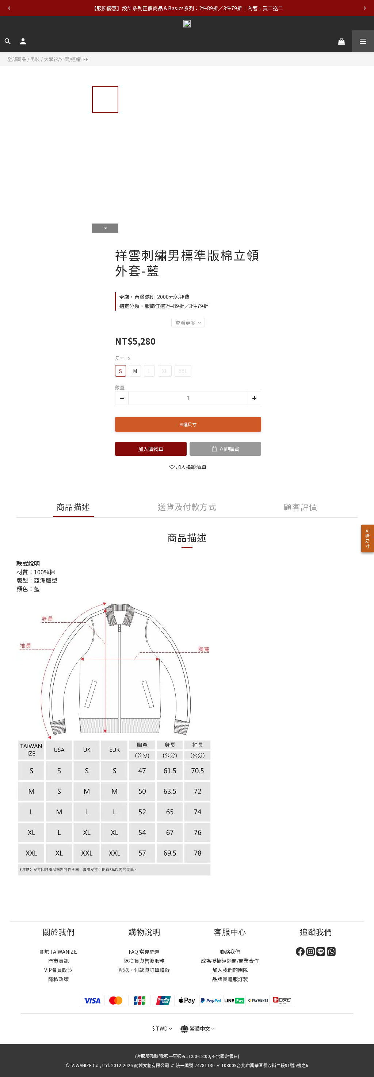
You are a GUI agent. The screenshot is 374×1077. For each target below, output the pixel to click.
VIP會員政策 (58, 969)
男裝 (35, 59)
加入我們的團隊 (230, 969)
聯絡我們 (230, 951)
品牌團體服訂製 (230, 979)
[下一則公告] (365, 8)
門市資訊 (58, 960)
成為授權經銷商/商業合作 (230, 960)
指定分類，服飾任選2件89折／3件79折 (163, 305)
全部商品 (16, 59)
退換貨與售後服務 (144, 960)
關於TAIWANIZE (58, 951)
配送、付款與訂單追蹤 (144, 969)
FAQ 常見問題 (144, 951)
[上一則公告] (9, 8)
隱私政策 (58, 979)
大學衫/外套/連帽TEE (66, 59)
